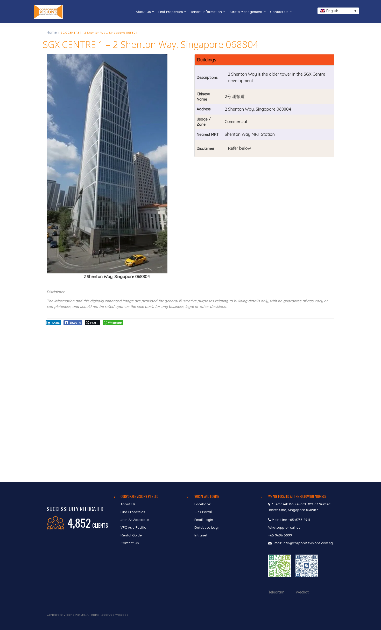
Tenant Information (206, 12)
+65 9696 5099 (280, 535)
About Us (143, 12)
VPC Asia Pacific (133, 527)
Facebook (202, 504)
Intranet (200, 535)
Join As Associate (135, 520)
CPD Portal (203, 512)
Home (52, 32)
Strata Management (246, 12)
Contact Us (279, 12)
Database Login (207, 527)
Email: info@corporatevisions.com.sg (303, 543)
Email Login (203, 520)
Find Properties (170, 12)
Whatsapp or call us (284, 527)
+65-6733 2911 (299, 520)
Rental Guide (131, 535)
